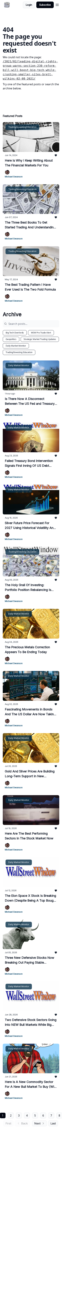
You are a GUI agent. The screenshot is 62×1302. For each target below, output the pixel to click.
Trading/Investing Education (19, 352)
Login (29, 4)
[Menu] (57, 4)
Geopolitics (11, 339)
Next (37, 1123)
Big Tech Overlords (15, 332)
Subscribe (45, 4)
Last (53, 1123)
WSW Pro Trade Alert (41, 332)
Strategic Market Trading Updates (40, 339)
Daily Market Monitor (16, 345)
